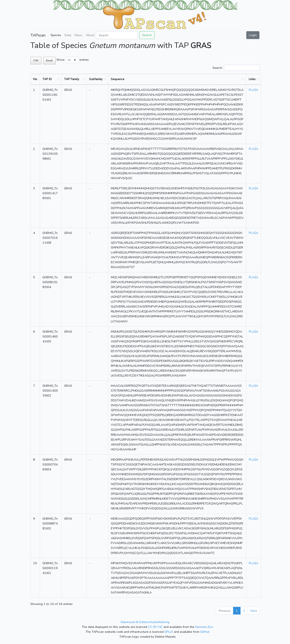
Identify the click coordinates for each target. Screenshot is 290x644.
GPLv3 (168, 632)
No (35, 79)
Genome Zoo (204, 627)
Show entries (72, 60)
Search (147, 35)
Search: (218, 68)
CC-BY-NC (155, 627)
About (90, 35)
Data (68, 35)
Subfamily (96, 79)
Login (253, 35)
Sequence (117, 79)
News (78, 35)
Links (252, 79)
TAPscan (38, 35)
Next (253, 611)
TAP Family (71, 79)
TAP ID (47, 79)
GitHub (205, 632)
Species (56, 35)
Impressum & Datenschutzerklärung (145, 622)
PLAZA (253, 90)
